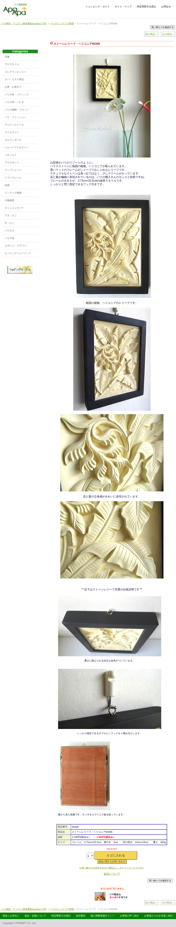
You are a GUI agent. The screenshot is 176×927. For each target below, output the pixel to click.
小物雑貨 (9, 200)
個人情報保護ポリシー (103, 915)
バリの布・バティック (17, 94)
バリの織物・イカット (17, 109)
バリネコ (9, 230)
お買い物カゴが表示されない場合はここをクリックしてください (111, 868)
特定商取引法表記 (146, 6)
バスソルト (11, 155)
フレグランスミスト (15, 71)
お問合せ (166, 6)
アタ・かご (11, 215)
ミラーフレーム (13, 177)
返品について (112, 873)
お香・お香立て (13, 87)
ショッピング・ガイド (98, 6)
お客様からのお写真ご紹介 (158, 915)
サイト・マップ (123, 6)
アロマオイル (12, 64)
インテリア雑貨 (13, 192)
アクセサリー (12, 132)
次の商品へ (168, 34)
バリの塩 (9, 238)
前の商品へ (151, 34)
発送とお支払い (11, 915)
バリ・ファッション (15, 117)
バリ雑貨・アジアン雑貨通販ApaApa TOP (23, 23)
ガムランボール (13, 139)
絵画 (7, 185)
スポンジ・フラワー (15, 245)
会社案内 (80, 915)
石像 (7, 56)
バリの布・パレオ (14, 102)
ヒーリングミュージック (18, 253)
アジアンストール (14, 124)
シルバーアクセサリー (17, 147)
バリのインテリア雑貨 (62, 23)
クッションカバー (14, 207)
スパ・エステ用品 (14, 79)
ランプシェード (13, 170)
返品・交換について (35, 915)
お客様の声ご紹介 (129, 915)
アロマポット (12, 162)
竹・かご (9, 223)
